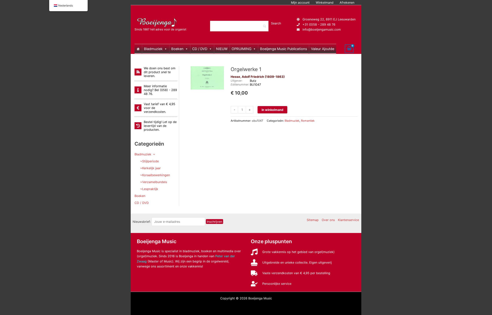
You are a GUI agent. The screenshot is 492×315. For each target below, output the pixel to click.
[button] (153, 154)
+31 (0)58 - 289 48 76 (319, 24)
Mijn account (300, 2)
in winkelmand (272, 110)
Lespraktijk (150, 189)
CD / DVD (199, 49)
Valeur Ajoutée (322, 49)
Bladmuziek (153, 49)
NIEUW (222, 49)
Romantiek (308, 120)
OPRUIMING (241, 49)
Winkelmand (324, 2)
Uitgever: (236, 80)
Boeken (177, 49)
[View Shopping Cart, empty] (349, 48)
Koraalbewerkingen (156, 175)
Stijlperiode (150, 161)
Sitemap (313, 220)
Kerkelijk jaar (151, 168)
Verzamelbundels (154, 182)
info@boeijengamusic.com (322, 29)
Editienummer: (240, 84)
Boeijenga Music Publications (283, 49)
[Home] (138, 49)
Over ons (328, 220)
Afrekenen (347, 2)
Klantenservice (348, 220)
